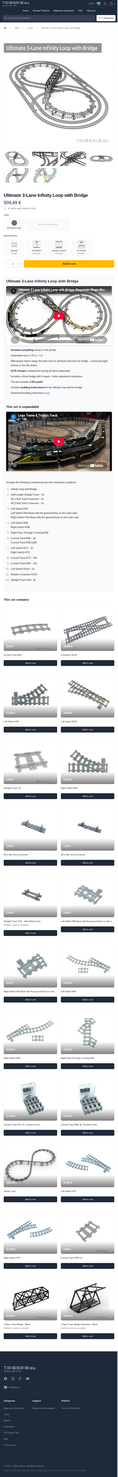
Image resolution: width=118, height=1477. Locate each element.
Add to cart (37, 664)
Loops (30, 28)
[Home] (5, 27)
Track (6, 1414)
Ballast (7, 1420)
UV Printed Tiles (11, 1432)
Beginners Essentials (14, 1408)
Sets (17, 28)
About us (91, 10)
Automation (9, 1426)
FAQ (80, 10)
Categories (108, 18)
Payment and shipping (43, 1408)
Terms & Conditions (70, 1408)
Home (26, 10)
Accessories (9, 1445)
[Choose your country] (99, 3)
